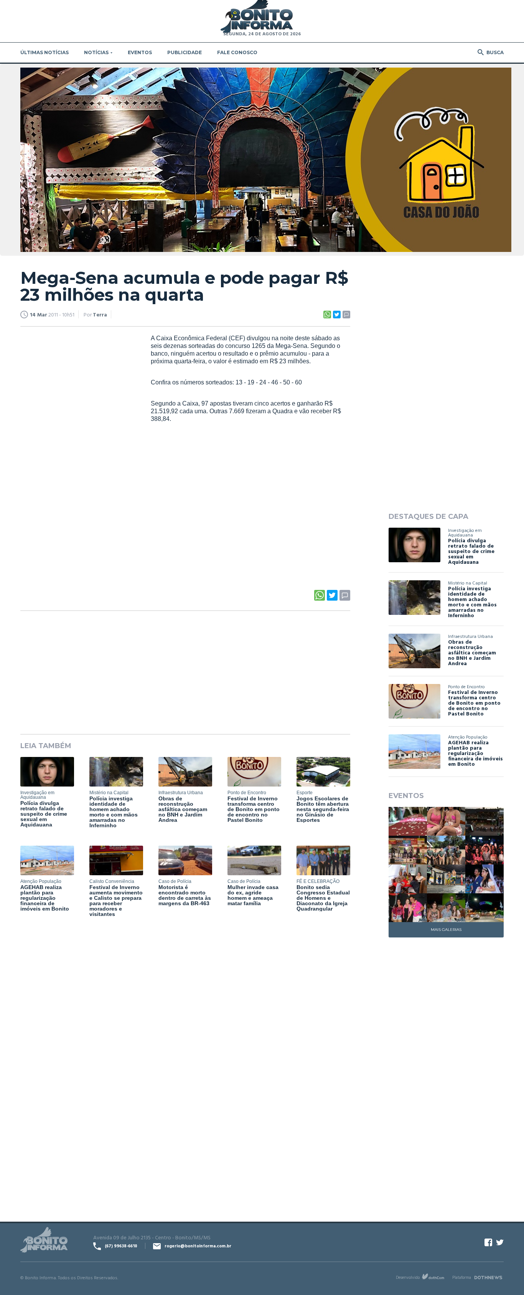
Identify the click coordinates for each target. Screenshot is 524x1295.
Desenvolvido (408, 1277)
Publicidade (184, 52)
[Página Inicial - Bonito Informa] (257, 17)
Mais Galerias (446, 929)
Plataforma (461, 1277)
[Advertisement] (77, 451)
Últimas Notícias (44, 52)
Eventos (140, 52)
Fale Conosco (237, 52)
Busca (495, 52)
